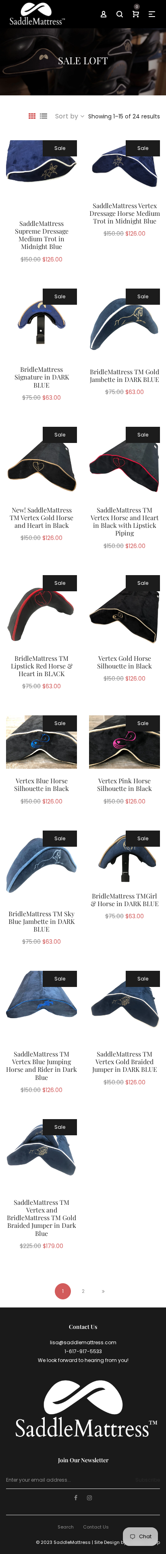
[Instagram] (89, 1498)
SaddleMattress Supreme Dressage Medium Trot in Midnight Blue (41, 235)
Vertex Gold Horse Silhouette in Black (124, 662)
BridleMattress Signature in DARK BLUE (42, 377)
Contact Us (96, 1527)
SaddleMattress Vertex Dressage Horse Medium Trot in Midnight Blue (124, 213)
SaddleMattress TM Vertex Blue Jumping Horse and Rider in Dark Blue (41, 1066)
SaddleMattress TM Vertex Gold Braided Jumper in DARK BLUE (124, 1061)
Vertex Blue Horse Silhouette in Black (41, 784)
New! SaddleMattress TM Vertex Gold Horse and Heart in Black (41, 517)
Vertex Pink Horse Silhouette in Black (124, 784)
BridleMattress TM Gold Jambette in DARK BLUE (124, 375)
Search (66, 1527)
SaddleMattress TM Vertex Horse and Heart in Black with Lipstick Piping (125, 522)
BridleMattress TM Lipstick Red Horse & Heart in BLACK (42, 666)
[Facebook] (75, 1498)
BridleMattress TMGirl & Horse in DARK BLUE (125, 900)
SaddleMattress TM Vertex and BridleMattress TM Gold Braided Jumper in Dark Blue (41, 1218)
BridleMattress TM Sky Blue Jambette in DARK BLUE (41, 921)
